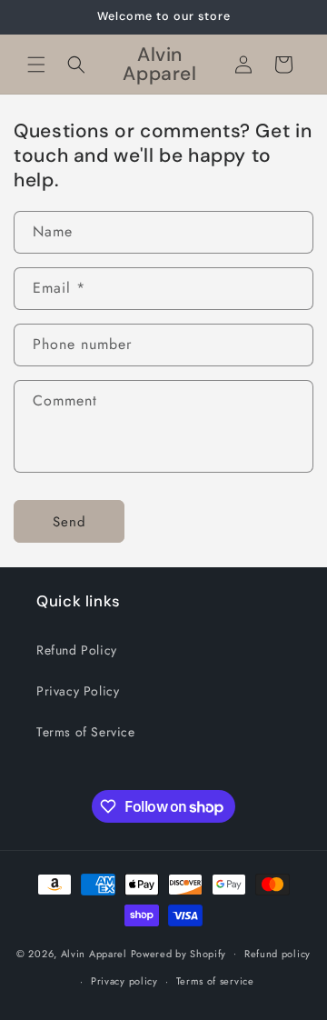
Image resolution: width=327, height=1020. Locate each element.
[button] (36, 65)
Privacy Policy (77, 691)
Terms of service (215, 981)
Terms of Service (85, 732)
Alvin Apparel (94, 952)
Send (69, 522)
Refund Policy (76, 650)
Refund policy (277, 953)
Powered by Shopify (179, 952)
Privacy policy (124, 981)
